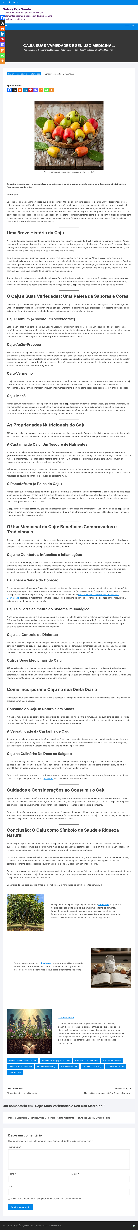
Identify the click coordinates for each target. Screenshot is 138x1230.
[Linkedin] (25, 90)
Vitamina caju (15, 1072)
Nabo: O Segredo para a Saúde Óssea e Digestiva (107, 1093)
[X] (14, 90)
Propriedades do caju (46, 1066)
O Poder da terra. (66, 1017)
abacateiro (103, 904)
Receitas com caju (69, 1066)
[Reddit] (20, 90)
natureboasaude (54, 74)
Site (10, 1186)
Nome (12, 1174)
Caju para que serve (112, 1060)
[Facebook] (9, 90)
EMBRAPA (48, 778)
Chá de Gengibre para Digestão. (22, 1093)
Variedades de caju (115, 1066)
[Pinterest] (30, 90)
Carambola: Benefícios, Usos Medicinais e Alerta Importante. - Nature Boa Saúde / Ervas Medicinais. (64, 1118)
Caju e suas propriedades (86, 1060)
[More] (51, 90)
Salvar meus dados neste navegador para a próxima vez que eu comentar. (46, 1198)
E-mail (75, 1174)
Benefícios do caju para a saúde (56, 1060)
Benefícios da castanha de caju (22, 1060)
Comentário (15, 1147)
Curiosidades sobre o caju (20, 1066)
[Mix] (41, 90)
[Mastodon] (35, 90)
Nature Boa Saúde (17, 9)
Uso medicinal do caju (92, 1066)
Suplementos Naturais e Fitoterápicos (24, 74)
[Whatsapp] (46, 90)
